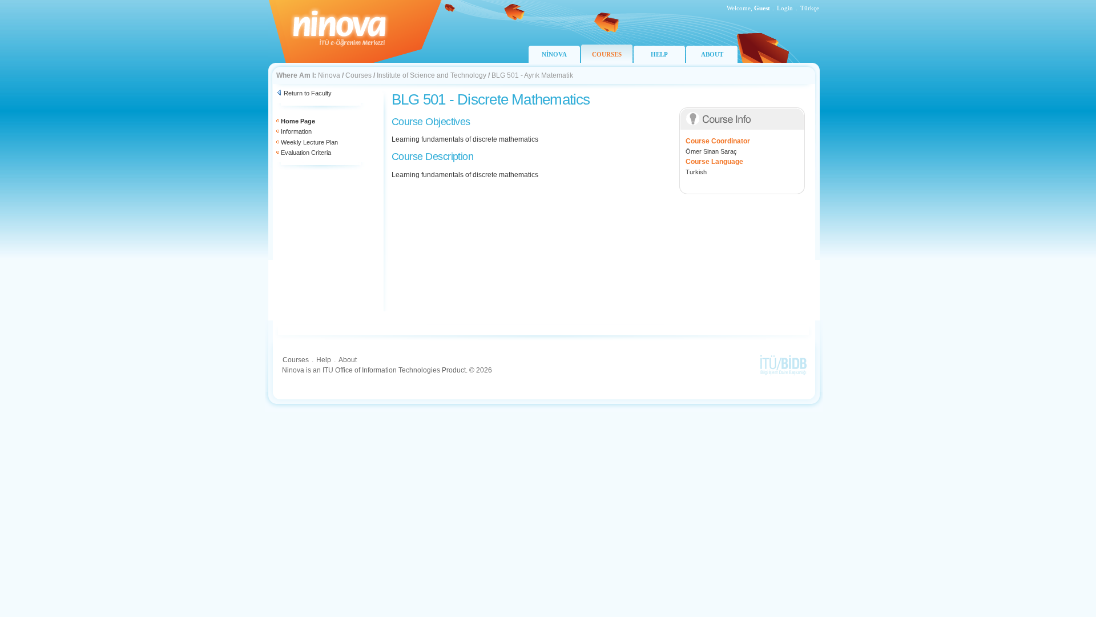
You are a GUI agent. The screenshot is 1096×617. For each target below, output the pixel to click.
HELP (659, 54)
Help (323, 360)
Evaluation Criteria (306, 152)
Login (785, 8)
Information (296, 131)
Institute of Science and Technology (431, 75)
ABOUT (712, 54)
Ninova (329, 75)
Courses (358, 75)
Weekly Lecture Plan (309, 142)
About (348, 360)
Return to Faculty (308, 93)
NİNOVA (554, 54)
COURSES (607, 54)
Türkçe (809, 8)
